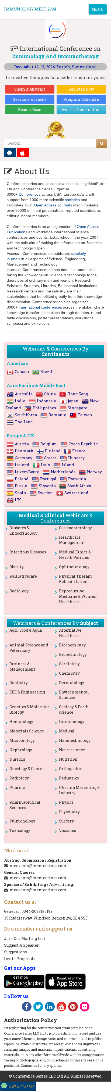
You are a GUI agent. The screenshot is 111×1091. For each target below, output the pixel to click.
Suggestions (15, 951)
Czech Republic (83, 443)
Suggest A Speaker (21, 945)
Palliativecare (23, 576)
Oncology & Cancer (26, 768)
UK (18, 499)
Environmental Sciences (74, 694)
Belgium (48, 443)
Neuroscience (72, 749)
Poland (22, 478)
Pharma (17, 787)
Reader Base (29, 109)
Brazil (46, 371)
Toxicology (19, 830)
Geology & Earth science (74, 709)
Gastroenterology (75, 527)
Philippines (44, 407)
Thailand (24, 421)
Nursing (17, 759)
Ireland (22, 464)
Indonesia (46, 400)
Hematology (21, 721)
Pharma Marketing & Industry (79, 790)
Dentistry (18, 682)
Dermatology (71, 682)
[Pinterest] (73, 1007)
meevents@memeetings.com (38, 865)
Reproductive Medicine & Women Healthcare (78, 596)
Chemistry (69, 673)
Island (68, 464)
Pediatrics (69, 778)
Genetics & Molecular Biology (29, 709)
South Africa (79, 485)
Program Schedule (81, 99)
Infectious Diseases (27, 552)
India (20, 400)
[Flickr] (84, 1007)
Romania (57, 414)
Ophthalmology (74, 566)
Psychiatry (69, 811)
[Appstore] (23, 152)
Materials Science (26, 731)
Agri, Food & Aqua (25, 630)
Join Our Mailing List (24, 938)
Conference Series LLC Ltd (38, 1076)
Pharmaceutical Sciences (24, 805)
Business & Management (22, 666)
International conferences (40, 307)
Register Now (81, 89)
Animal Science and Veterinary (28, 647)
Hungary (76, 457)
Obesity (16, 566)
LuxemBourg (27, 471)
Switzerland (76, 492)
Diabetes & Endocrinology (23, 530)
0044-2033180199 (37, 911)
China (50, 393)
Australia (24, 393)
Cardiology (69, 663)
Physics (66, 802)
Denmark (24, 450)
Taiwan (85, 414)
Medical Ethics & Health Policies (75, 554)
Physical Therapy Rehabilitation (75, 579)
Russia (21, 485)
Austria (22, 443)
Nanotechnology (75, 740)
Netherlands (63, 471)
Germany (23, 457)
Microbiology (22, 740)
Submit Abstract (29, 89)
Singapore (77, 407)
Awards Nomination (81, 109)
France (78, 450)
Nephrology (20, 749)
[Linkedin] (50, 1007)
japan (73, 400)
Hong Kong (77, 393)
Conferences (29, 194)
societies (72, 200)
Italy (45, 464)
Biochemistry (72, 645)
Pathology (19, 778)
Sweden (45, 492)
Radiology (19, 590)
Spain (20, 492)
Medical (67, 731)
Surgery (66, 821)
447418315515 (21, 1086)
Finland (53, 450)
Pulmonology (22, 821)
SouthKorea (26, 414)
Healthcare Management (72, 540)
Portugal (48, 478)
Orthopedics (70, 768)
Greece (50, 457)
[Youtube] (61, 1007)
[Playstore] (10, 152)
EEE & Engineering (27, 692)
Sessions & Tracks (30, 99)
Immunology (71, 721)
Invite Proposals (19, 958)
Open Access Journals (53, 205)
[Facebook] (27, 1007)
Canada (22, 371)
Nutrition (68, 759)
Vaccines (67, 830)
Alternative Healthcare (70, 633)
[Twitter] (38, 1007)
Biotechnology (73, 654)
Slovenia (47, 485)
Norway (94, 471)
